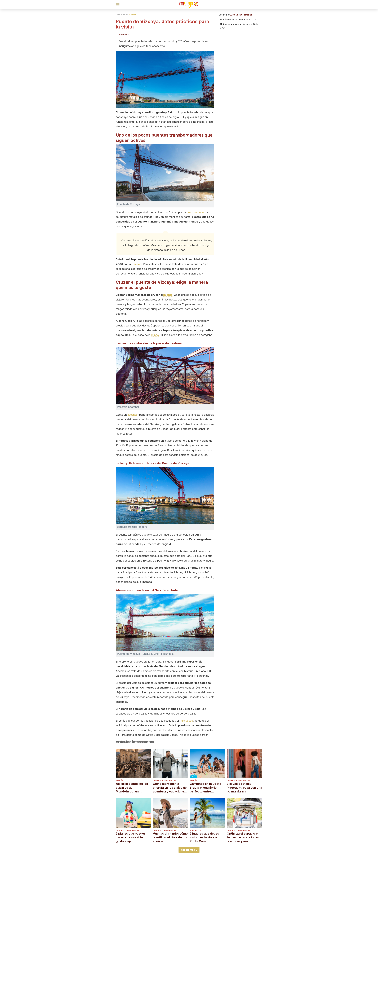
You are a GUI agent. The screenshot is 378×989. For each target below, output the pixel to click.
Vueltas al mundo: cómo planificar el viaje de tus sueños (170, 837)
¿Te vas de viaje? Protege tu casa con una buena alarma (244, 787)
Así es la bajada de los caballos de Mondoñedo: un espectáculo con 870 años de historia (132, 787)
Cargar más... (189, 849)
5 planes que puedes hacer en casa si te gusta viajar (131, 837)
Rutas (133, 14)
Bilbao (155, 335)
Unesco (136, 264)
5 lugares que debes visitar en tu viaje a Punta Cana (204, 837)
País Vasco (186, 720)
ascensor (133, 414)
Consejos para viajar (164, 780)
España (119, 780)
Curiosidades (122, 14)
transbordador (196, 212)
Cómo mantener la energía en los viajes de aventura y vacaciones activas (170, 787)
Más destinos (197, 830)
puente (167, 294)
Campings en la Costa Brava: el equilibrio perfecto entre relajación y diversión (205, 787)
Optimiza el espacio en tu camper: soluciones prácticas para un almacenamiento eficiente (243, 837)
